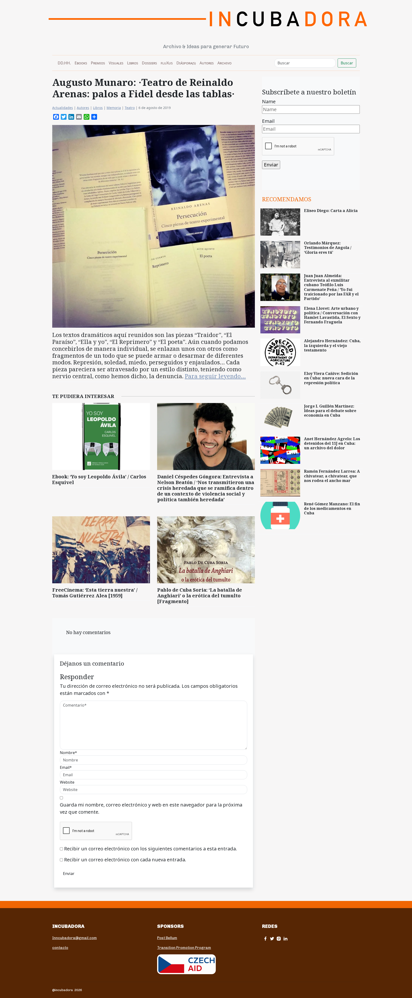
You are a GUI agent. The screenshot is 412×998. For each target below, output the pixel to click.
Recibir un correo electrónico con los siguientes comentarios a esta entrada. (150, 848)
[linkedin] (285, 938)
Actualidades (62, 107)
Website (67, 782)
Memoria (114, 107)
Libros (132, 63)
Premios (98, 63)
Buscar (347, 63)
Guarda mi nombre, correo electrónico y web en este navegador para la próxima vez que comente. (151, 808)
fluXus (167, 63)
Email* (66, 767)
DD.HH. (64, 63)
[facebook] (265, 938)
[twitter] (272, 938)
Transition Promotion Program (184, 948)
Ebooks (81, 63)
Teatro (130, 107)
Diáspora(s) (186, 63)
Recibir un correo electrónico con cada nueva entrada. (125, 859)
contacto (60, 948)
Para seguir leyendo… (215, 376)
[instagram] (278, 938)
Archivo (224, 63)
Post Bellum (167, 938)
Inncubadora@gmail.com (74, 938)
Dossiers (149, 63)
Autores (207, 63)
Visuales (116, 63)
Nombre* (68, 752)
